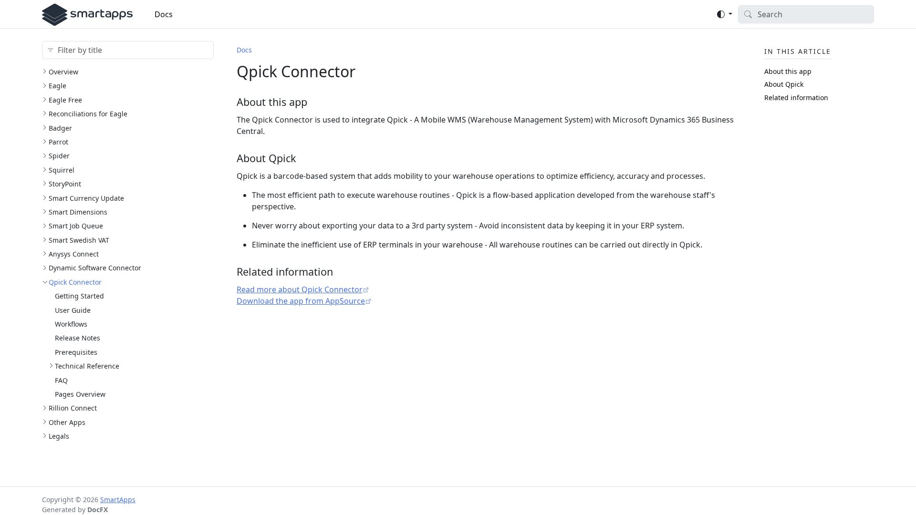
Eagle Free (65, 99)
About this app (788, 71)
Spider (59, 155)
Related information (796, 97)
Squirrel (61, 170)
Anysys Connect (74, 253)
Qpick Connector (75, 282)
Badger (60, 128)
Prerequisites (76, 352)
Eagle (57, 85)
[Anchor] (314, 102)
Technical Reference (87, 366)
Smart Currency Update (86, 198)
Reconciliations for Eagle (88, 113)
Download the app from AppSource (301, 301)
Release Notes (77, 337)
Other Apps (67, 422)
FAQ (61, 380)
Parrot (58, 141)
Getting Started (79, 295)
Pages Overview (80, 394)
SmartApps (117, 499)
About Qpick (783, 84)
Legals (59, 436)
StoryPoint (65, 183)
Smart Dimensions (78, 211)
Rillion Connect (73, 407)
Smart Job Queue (76, 225)
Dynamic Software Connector (95, 267)
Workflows (71, 324)
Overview (63, 71)
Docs (164, 14)
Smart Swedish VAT (79, 240)
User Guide (73, 310)
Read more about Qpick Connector (300, 289)
